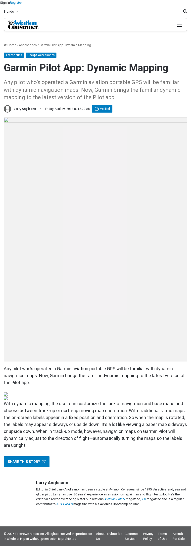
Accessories (28, 45)
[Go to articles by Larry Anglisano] (7, 109)
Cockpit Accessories (41, 55)
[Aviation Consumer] (29, 24)
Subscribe (114, 534)
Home (11, 45)
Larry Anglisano (25, 109)
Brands (9, 11)
